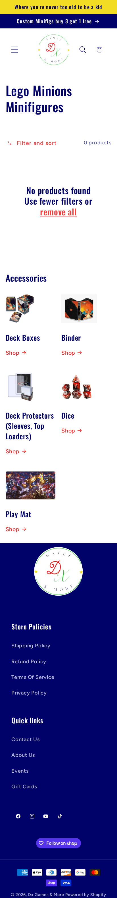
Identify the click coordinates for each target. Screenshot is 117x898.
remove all (58, 211)
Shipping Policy (31, 646)
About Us (23, 755)
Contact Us (25, 739)
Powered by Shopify (85, 894)
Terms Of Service (32, 677)
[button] (15, 49)
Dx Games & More (46, 894)
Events (20, 771)
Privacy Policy (29, 693)
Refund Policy (28, 661)
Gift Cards (24, 786)
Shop (13, 352)
